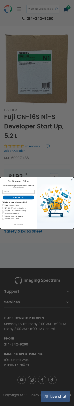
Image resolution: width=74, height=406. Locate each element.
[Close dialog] (72, 179)
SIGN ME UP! (18, 197)
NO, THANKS (18, 224)
